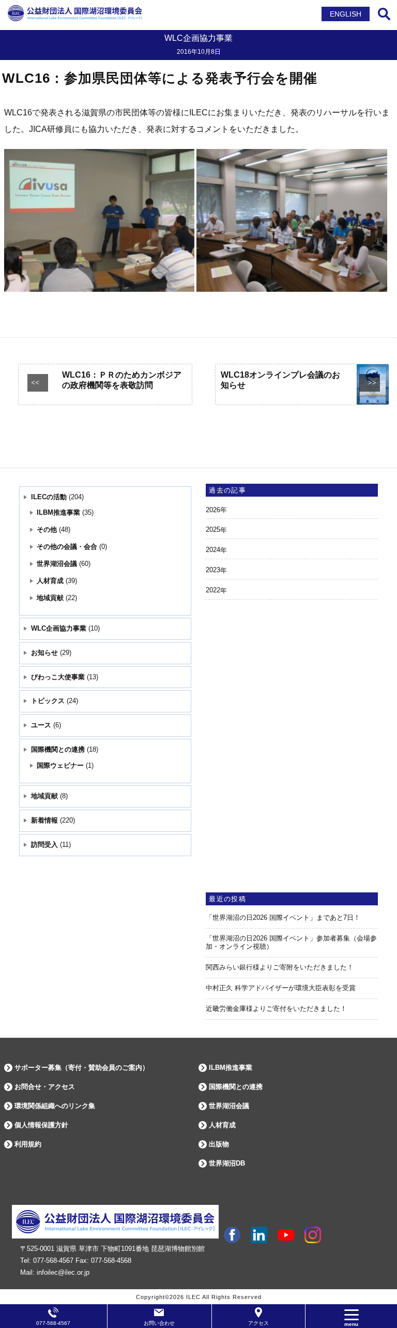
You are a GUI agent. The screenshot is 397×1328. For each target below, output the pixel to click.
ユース (41, 725)
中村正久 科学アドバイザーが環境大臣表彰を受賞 (281, 988)
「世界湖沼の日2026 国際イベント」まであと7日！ (283, 917)
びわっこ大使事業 (58, 677)
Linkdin (259, 1235)
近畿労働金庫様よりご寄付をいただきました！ (276, 1008)
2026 (213, 510)
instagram (312, 1235)
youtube (286, 1235)
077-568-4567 (53, 1260)
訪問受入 (44, 844)
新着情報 (44, 820)
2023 (213, 570)
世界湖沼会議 (57, 564)
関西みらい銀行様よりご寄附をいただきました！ (280, 967)
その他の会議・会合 (67, 546)
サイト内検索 (384, 14)
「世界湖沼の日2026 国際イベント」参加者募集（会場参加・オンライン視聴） (291, 942)
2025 (213, 529)
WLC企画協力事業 (58, 628)
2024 (213, 550)
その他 (47, 529)
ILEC (193, 1297)
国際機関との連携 (58, 749)
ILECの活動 (49, 497)
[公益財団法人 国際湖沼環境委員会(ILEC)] (75, 19)
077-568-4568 (111, 1260)
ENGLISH (345, 14)
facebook (232, 1235)
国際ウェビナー (60, 765)
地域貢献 (50, 598)
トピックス (48, 701)
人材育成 (50, 581)
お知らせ (44, 652)
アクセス (258, 1323)
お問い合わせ (159, 1323)
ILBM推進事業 (58, 512)
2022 (213, 590)
